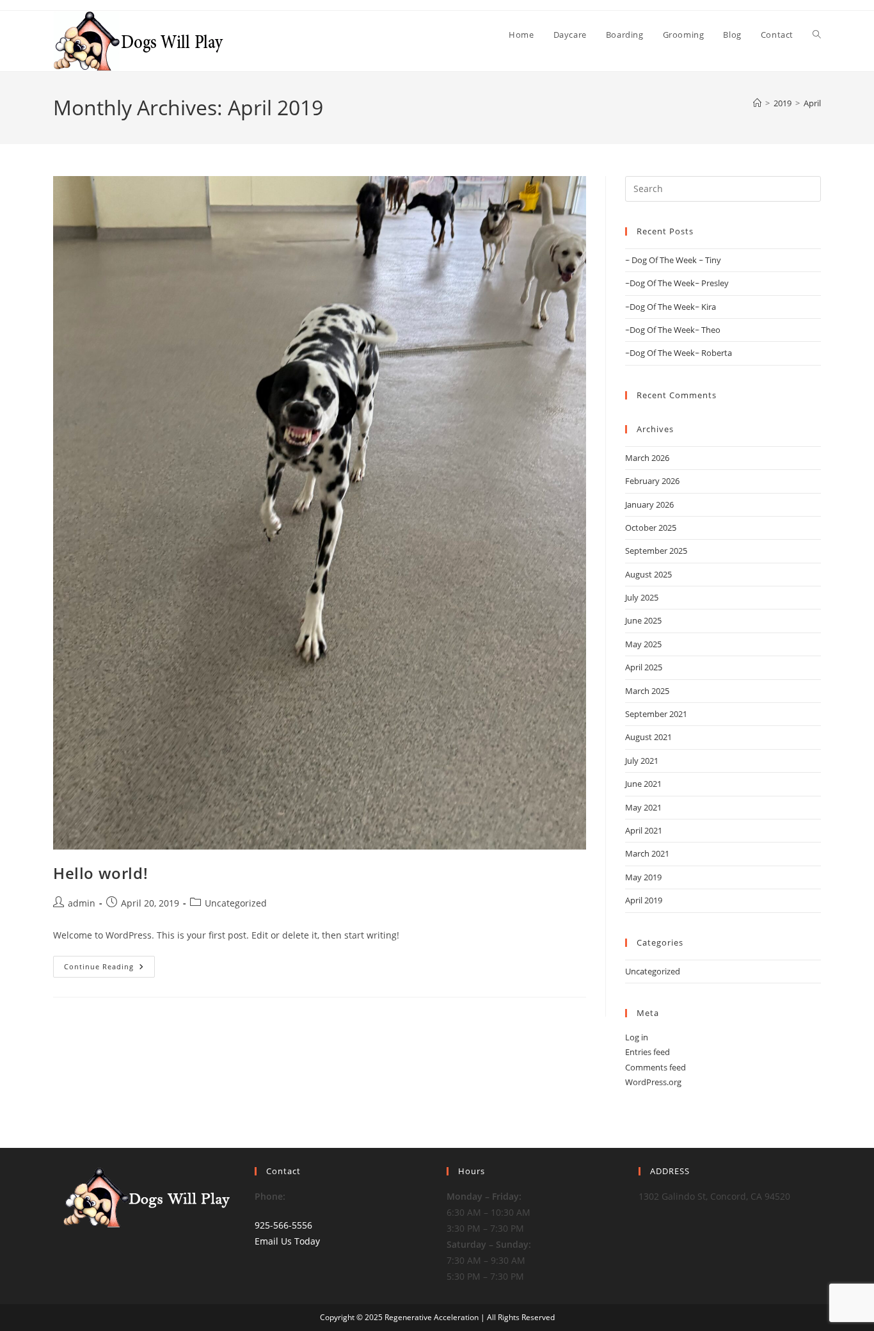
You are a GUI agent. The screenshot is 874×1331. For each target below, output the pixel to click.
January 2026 (649, 504)
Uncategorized (236, 903)
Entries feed (647, 1052)
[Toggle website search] (816, 34)
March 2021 (647, 853)
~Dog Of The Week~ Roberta (678, 353)
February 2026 (652, 481)
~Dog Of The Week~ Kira (670, 306)
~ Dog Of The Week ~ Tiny (673, 260)
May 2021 (643, 807)
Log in (636, 1037)
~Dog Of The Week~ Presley (677, 283)
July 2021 (641, 760)
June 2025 (643, 620)
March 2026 (647, 458)
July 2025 (641, 597)
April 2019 (643, 900)
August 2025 (648, 574)
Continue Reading (109, 963)
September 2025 (656, 550)
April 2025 (643, 667)
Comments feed (655, 1067)
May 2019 (643, 877)
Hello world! (100, 872)
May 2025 (643, 644)
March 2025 (647, 691)
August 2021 (648, 737)
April (812, 103)
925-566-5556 (283, 1225)
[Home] (757, 103)
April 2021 (643, 830)
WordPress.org (653, 1082)
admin (81, 903)
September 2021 (656, 714)
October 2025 (650, 527)
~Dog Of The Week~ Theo (672, 329)
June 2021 (643, 783)
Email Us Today (287, 1241)
